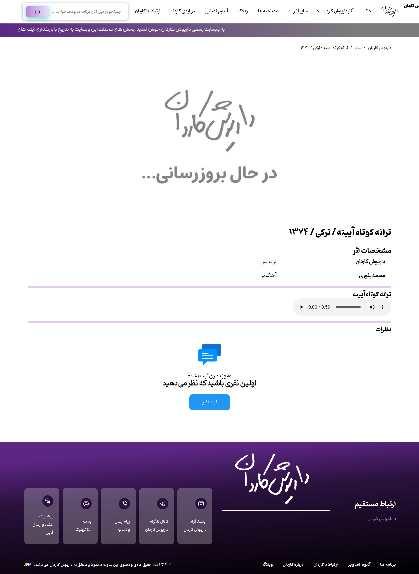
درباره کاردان (293, 565)
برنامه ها (388, 565)
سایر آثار (300, 11)
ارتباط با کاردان (147, 11)
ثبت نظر (209, 402)
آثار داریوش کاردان (338, 11)
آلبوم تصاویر (216, 11)
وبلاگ (243, 11)
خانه (367, 11)
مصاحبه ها (268, 11)
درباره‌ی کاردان (182, 11)
